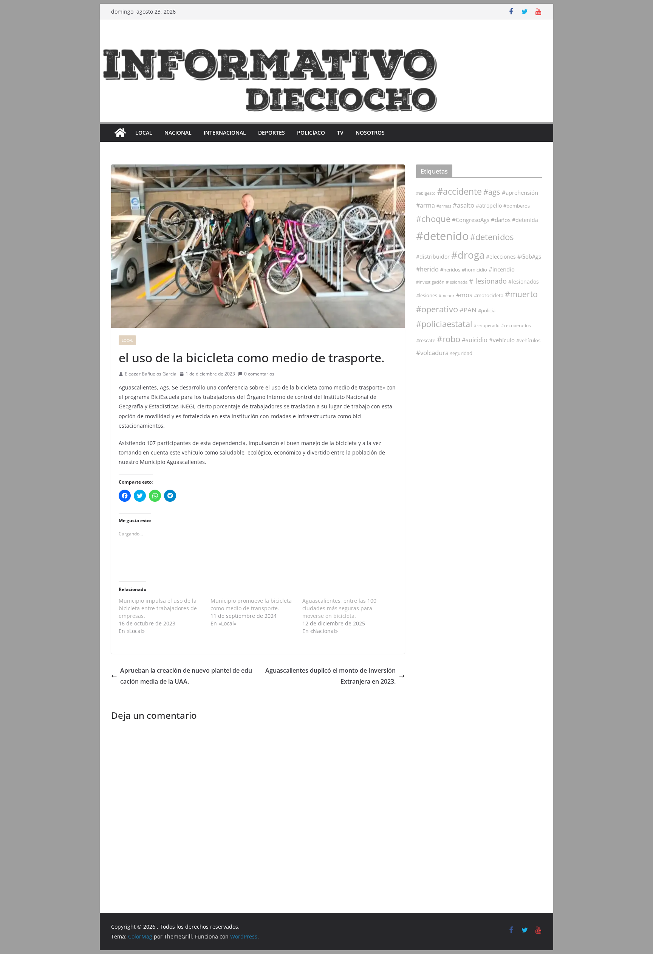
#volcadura (432, 352)
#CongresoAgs (470, 219)
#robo (448, 339)
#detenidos (492, 237)
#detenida (525, 220)
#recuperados (516, 325)
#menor (447, 295)
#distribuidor (433, 256)
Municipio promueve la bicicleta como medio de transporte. (251, 604)
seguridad (461, 353)
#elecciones (501, 256)
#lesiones (426, 295)
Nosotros (370, 132)
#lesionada (456, 282)
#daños (501, 220)
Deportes (271, 132)
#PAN (468, 310)
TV (340, 132)
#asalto (463, 205)
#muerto (521, 294)
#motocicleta (488, 295)
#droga (467, 255)
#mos (464, 295)
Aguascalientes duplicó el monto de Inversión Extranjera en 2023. (330, 676)
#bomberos (516, 205)
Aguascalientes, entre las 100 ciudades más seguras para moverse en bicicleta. (339, 608)
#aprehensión (520, 192)
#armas (443, 206)
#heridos (450, 269)
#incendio (502, 269)
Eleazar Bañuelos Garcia (150, 374)
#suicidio (474, 339)
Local (143, 132)
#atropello (489, 205)
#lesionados (523, 281)
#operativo (437, 309)
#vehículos (528, 340)
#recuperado (487, 325)
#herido (427, 269)
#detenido (442, 236)
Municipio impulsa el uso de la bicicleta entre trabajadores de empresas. (158, 608)
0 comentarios (259, 374)
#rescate (425, 340)
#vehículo (502, 340)
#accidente (459, 191)
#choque (433, 218)
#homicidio (474, 269)
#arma (425, 205)
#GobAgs (529, 256)
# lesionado (488, 280)
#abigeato (426, 193)
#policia (486, 310)
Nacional (178, 132)
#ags (491, 192)
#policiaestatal (444, 323)
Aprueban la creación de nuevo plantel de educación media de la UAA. (186, 676)
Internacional (225, 132)
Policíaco (311, 132)
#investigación (430, 282)
